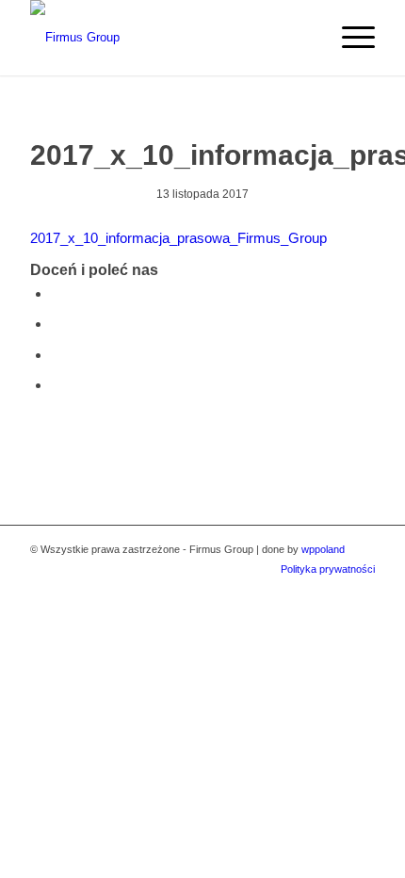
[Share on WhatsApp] (56, 355)
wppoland (323, 549)
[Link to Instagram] (332, 589)
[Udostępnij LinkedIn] (56, 385)
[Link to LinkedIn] (361, 589)
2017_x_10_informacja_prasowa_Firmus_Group (178, 238)
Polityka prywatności (328, 569)
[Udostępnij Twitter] (56, 324)
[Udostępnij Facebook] (56, 293)
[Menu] (349, 37)
